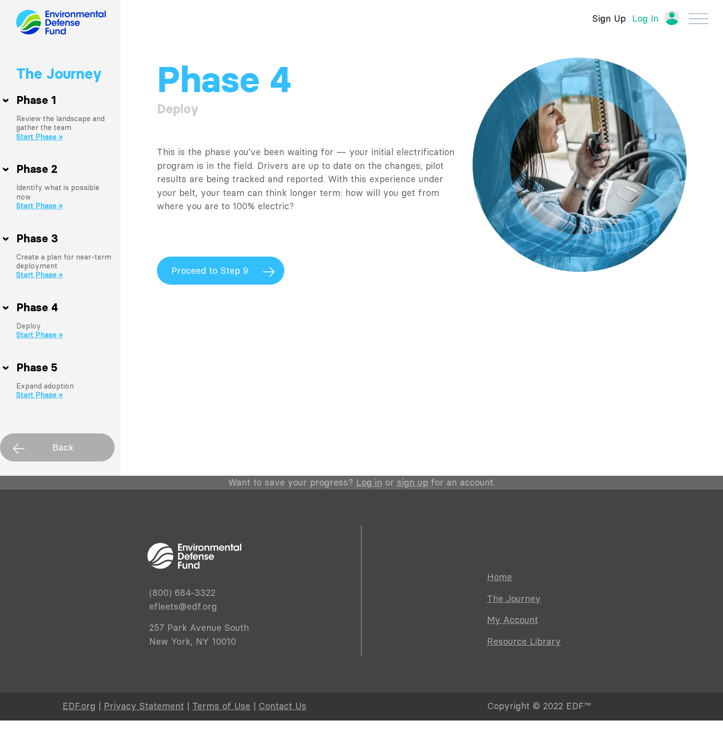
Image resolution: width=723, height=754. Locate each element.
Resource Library (524, 641)
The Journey (59, 74)
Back (62, 447)
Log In (645, 18)
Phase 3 (37, 238)
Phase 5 (37, 367)
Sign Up (609, 18)
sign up (412, 482)
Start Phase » (39, 136)
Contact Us (282, 706)
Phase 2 (37, 169)
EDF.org (78, 706)
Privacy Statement (144, 706)
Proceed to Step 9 (209, 270)
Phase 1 (36, 100)
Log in (369, 482)
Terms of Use (221, 706)
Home (499, 577)
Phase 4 (37, 307)
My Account (512, 619)
